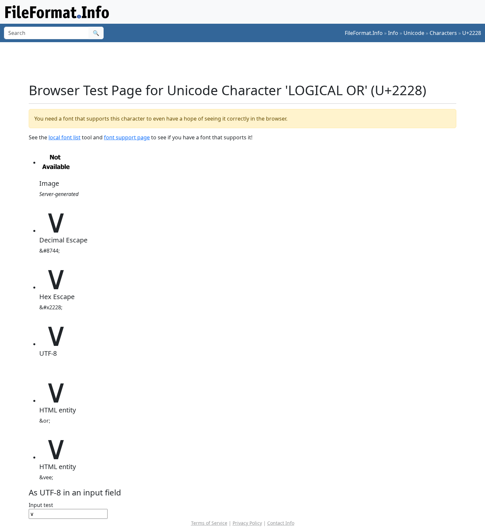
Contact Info (280, 523)
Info (393, 33)
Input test (41, 505)
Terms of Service (209, 523)
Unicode (414, 33)
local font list (64, 137)
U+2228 (471, 33)
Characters (443, 33)
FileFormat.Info (364, 33)
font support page (127, 137)
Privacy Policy (247, 523)
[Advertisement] (246, 62)
